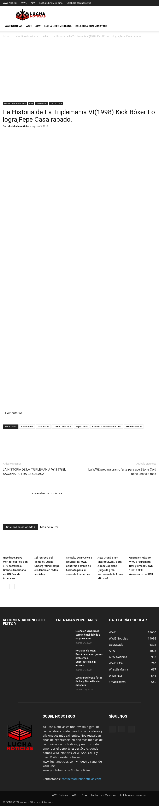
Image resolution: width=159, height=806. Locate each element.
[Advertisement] (79, 71)
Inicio (6, 36)
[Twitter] (16, 135)
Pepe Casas (82, 426)
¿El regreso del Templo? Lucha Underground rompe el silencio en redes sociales (46, 566)
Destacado (41, 103)
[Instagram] (121, 729)
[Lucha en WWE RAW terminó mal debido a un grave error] (64, 635)
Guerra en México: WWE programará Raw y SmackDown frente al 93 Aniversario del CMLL (142, 566)
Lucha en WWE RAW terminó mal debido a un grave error (88, 635)
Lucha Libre (56, 103)
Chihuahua (27, 426)
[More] (45, 135)
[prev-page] (5, 586)
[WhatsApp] (35, 135)
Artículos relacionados (20, 527)
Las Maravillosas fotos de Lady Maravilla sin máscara (89, 681)
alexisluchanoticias (18, 126)
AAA (45, 36)
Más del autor (49, 527)
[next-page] (12, 586)
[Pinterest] (26, 135)
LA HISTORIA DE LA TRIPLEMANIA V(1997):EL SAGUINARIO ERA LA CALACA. (34, 472)
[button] (151, 26)
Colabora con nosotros (78, 2)
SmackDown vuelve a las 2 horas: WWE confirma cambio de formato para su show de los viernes (79, 566)
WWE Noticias (10, 2)
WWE (24, 2)
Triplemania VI (134, 426)
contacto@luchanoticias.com (81, 779)
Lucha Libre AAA (62, 426)
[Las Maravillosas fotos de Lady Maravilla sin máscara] (64, 681)
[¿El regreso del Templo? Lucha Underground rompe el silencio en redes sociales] (47, 545)
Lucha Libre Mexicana (51, 2)
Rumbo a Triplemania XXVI (106, 426)
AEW (33, 2)
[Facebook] (7, 135)
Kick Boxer (43, 426)
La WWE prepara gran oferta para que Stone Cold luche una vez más (122, 472)
